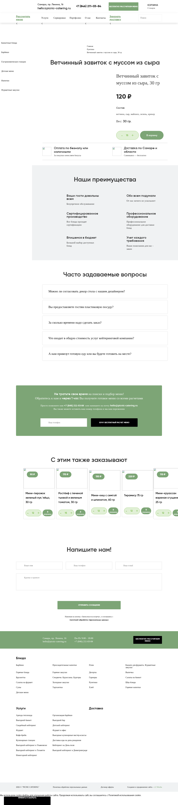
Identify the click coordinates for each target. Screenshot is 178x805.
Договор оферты (107, 787)
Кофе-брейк (21, 735)
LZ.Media (158, 787)
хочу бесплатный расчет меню (114, 422)
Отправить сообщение (89, 605)
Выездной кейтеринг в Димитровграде (70, 750)
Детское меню (7, 71)
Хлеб (91, 687)
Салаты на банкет (133, 677)
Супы (18, 687)
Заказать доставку (115, 18)
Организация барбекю (62, 715)
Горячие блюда (22, 672)
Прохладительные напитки (65, 665)
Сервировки (59, 18)
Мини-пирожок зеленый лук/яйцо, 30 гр (38, 498)
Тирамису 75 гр (133, 495)
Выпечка (129, 672)
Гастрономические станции (13, 62)
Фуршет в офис (59, 730)
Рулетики (93, 682)
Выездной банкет (24, 720)
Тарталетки (58, 687)
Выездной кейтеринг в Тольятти (30, 750)
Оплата (59, 148)
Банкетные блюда (9, 43)
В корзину (151, 135)
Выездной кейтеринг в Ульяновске (31, 745)
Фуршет (19, 730)
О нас (88, 18)
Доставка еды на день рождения (67, 740)
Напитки (5, 80)
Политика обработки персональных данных (70, 787)
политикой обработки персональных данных (89, 620)
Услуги (44, 18)
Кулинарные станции (25, 740)
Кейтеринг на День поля (63, 745)
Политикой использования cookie (124, 795)
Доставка (130, 148)
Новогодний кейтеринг (26, 755)
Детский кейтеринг (61, 725)
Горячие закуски (60, 672)
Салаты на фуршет (24, 682)
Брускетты (20, 677)
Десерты (93, 672)
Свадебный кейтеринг (26, 725)
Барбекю (5, 52)
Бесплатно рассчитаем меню (123, 6)
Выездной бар (59, 720)
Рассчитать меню (23, 18)
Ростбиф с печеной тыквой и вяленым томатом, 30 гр (70, 498)
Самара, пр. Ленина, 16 (54, 638)
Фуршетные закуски (10, 90)
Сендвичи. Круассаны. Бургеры (67, 677)
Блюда (21, 658)
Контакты (101, 18)
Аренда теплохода (24, 715)
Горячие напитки (133, 687)
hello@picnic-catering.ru (124, 405)
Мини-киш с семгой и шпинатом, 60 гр (104, 497)
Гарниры (93, 677)
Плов (91, 665)
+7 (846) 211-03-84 (74, 405)
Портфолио (75, 18)
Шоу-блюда (130, 682)
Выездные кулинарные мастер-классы (69, 735)
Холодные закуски (61, 682)
